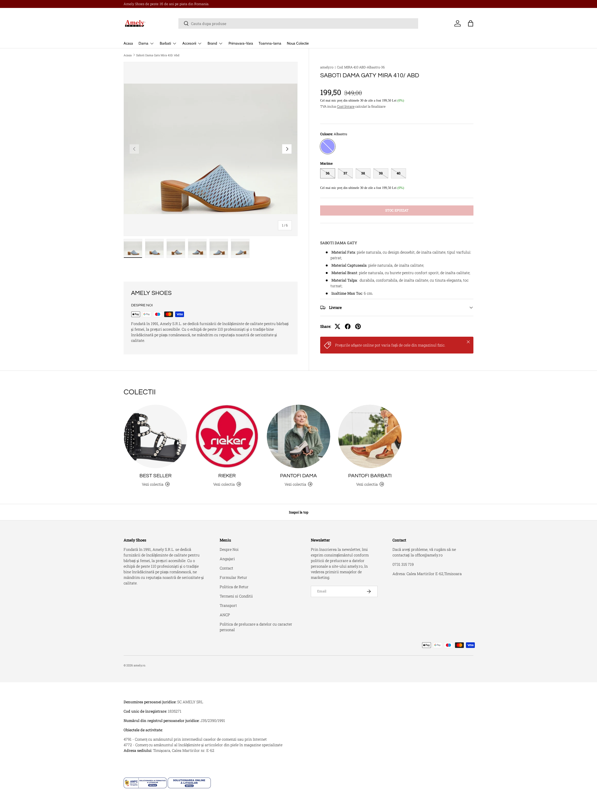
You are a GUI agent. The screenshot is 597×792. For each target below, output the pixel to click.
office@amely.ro (429, 554)
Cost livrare (345, 106)
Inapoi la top (298, 512)
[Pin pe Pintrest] (358, 326)
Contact (226, 568)
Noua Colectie (298, 43)
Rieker (227, 475)
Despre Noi (229, 549)
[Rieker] (227, 436)
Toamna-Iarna (270, 43)
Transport (228, 605)
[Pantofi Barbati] (370, 436)
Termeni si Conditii (236, 596)
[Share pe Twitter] (337, 326)
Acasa (128, 43)
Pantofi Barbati (370, 475)
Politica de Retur (234, 586)
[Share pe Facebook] (348, 326)
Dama (143, 43)
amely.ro (326, 67)
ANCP (225, 614)
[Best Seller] (155, 436)
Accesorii (189, 43)
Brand (212, 43)
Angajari (227, 558)
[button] (470, 23)
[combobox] (298, 23)
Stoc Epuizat (397, 210)
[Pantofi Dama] (298, 436)
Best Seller (155, 475)
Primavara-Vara (241, 43)
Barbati (165, 43)
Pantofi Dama (298, 475)
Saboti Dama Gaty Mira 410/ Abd (157, 55)
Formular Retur (233, 577)
